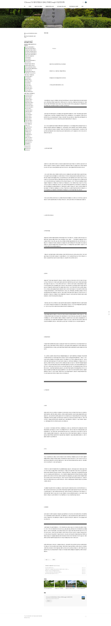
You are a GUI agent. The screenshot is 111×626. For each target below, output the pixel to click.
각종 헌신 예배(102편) (29, 91)
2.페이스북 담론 (28, 59)
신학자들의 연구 (28, 131)
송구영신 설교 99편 (28, 120)
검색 (83, 2)
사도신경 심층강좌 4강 (49, 567)
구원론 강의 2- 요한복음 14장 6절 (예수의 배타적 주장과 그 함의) (56, 569)
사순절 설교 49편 (28, 98)
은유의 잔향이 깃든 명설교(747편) (31, 51)
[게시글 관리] (49, 560)
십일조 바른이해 (28, 62)
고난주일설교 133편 (28, 99)
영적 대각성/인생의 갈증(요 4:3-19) (51, 573)
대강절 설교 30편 (28, 116)
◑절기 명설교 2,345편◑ (29, 93)
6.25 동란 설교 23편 (28, 110)
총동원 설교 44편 (28, 79)
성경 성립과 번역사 (28, 134)
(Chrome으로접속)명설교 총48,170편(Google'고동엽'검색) (44, 2)
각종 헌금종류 (27, 143)
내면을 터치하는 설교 (50, 6)
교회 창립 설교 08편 (28, 76)
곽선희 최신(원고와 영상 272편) (30, 67)
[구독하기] (109, 314)
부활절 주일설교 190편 (29, 102)
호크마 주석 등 (28, 145)
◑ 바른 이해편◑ (28, 123)
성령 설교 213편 (28, 108)
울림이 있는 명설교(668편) (29, 47)
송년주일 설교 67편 (28, 122)
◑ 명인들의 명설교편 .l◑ (29, 63)
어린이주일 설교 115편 (29, 105)
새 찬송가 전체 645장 (29, 140)
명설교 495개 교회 (28, 142)
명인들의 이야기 (28, 128)
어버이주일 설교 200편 (29, 107)
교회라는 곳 (27, 125)
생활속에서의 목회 (28, 130)
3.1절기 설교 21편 (28, 96)
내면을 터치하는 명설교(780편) (30, 48)
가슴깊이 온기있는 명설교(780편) (30, 54)
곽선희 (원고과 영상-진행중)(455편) (31, 68)
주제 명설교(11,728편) (73, 6)
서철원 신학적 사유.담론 (29, 56)
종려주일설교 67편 (28, 101)
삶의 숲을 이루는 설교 (61, 6)
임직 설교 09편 (28, 82)
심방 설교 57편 (28, 84)
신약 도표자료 (27, 136)
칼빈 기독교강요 (28, 133)
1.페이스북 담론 (28, 57)
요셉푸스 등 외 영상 (28, 137)
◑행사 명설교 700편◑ (29, 74)
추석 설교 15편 (28, 113)
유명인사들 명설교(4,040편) (30, 71)
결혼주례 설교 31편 (28, 87)
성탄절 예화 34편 (28, 119)
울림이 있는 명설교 (38, 6)
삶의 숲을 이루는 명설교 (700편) (30, 50)
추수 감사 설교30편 (28, 114)
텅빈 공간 (27, 150)
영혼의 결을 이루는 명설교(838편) (31, 53)
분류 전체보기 (28, 42)
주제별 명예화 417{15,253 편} (30, 73)
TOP (86, 616)
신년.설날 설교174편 (28, 95)
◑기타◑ (47, 565)
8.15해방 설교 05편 (28, 111)
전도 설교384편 (28, 78)
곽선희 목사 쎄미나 (28, 70)
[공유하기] (48, 560)
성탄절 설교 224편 (28, 117)
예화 (82, 6)
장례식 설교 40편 (28, 90)
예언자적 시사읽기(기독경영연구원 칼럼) (52, 570)
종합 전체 (51, 565)
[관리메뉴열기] (109, 312)
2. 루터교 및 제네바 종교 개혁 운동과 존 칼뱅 (52, 572)
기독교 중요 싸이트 (28, 139)
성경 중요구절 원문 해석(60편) (30, 60)
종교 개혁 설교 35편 (28, 88)
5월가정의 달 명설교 (28, 104)
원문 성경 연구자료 (28, 127)
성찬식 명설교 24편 (28, 81)
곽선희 (30, 6)
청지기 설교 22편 (28, 85)
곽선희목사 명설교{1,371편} (30, 65)
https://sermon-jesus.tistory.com (52, 598)
